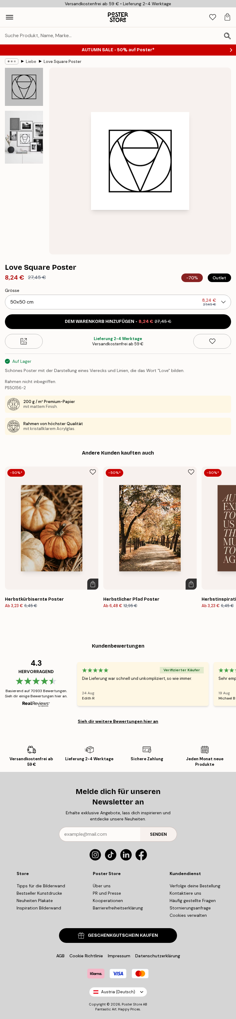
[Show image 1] (24, 87)
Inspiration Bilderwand (39, 908)
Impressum (119, 956)
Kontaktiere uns (185, 893)
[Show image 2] (24, 137)
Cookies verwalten (188, 915)
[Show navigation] (9, 17)
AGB (60, 956)
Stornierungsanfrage (190, 908)
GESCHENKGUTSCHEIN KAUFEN (123, 935)
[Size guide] (24, 341)
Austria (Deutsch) (118, 991)
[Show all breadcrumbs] (11, 61)
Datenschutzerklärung (157, 956)
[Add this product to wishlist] (212, 341)
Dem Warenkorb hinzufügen (118, 321)
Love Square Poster (62, 61)
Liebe (31, 61)
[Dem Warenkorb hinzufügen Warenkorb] (92, 584)
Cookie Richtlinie (86, 956)
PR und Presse (107, 893)
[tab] (212, 17)
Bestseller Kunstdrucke (39, 893)
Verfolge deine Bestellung (195, 886)
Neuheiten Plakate (35, 900)
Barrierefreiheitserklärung (118, 908)
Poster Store (132, 1004)
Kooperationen (108, 900)
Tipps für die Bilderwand (41, 886)
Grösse (12, 290)
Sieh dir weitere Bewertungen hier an (118, 721)
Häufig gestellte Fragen (193, 900)
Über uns (102, 886)
